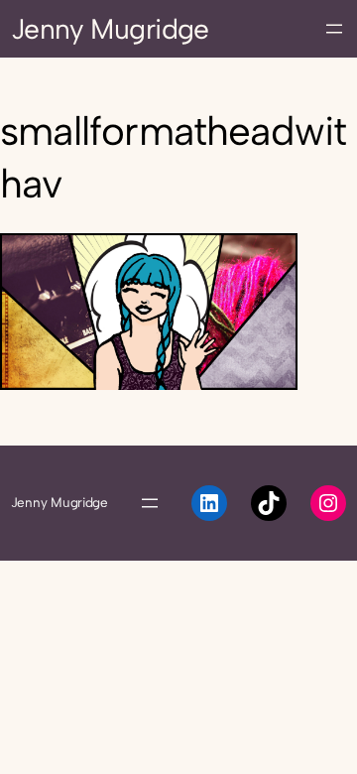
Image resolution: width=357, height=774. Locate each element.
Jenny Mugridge (110, 29)
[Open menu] (334, 29)
